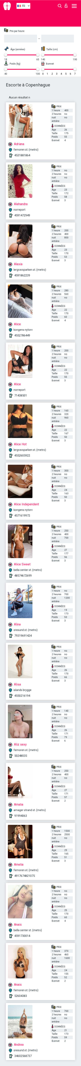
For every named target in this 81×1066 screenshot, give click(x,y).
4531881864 (22, 155)
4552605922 (22, 455)
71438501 (20, 395)
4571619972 (22, 515)
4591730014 (22, 936)
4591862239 (22, 275)
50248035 (20, 756)
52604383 (20, 996)
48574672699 (23, 575)
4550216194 (22, 695)
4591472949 (22, 215)
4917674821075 (24, 876)
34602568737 (23, 1056)
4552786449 (22, 335)
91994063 (20, 816)
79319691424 (23, 635)
